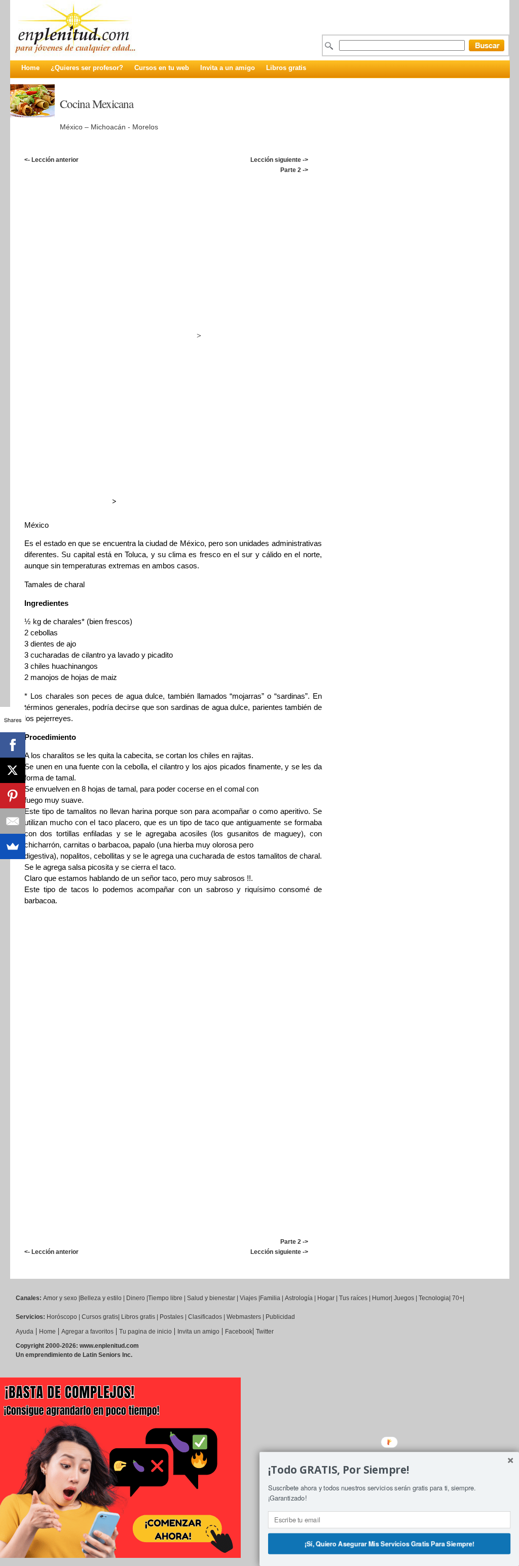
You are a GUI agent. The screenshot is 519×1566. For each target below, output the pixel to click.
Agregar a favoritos (87, 1331)
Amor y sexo (60, 1298)
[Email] (12, 821)
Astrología (299, 1298)
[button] (389, 1470)
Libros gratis (286, 68)
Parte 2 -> (294, 170)
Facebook (238, 1331)
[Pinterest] (12, 795)
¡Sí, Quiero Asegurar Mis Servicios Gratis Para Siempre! (389, 1543)
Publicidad (280, 1316)
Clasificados (205, 1316)
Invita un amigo (198, 1331)
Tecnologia (434, 1298)
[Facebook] (12, 745)
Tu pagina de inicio (145, 1331)
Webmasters (244, 1316)
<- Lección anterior (51, 159)
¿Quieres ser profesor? (87, 68)
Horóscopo (62, 1316)
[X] (12, 770)
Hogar (326, 1298)
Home (30, 68)
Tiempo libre (165, 1298)
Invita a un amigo (227, 68)
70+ (457, 1298)
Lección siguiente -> (279, 159)
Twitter (265, 1331)
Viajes (248, 1298)
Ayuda (24, 1331)
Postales (171, 1316)
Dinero (135, 1298)
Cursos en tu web (161, 68)
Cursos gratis (100, 1316)
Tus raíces (353, 1298)
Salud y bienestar (211, 1298)
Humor (381, 1298)
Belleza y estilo (101, 1298)
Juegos (404, 1298)
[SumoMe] (12, 846)
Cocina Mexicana (96, 103)
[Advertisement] (265, 186)
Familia (270, 1298)
